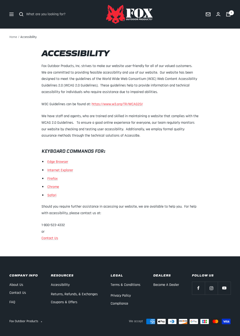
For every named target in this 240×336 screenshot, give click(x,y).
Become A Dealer (166, 284)
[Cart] (228, 14)
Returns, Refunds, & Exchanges (74, 294)
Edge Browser (57, 161)
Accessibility (60, 284)
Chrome (53, 186)
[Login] (218, 14)
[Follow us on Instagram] (211, 288)
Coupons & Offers (64, 302)
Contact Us (49, 238)
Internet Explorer (60, 170)
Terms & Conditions (125, 284)
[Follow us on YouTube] (224, 288)
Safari (51, 195)
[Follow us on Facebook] (198, 288)
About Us (16, 284)
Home (13, 37)
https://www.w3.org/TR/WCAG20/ (117, 104)
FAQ (12, 302)
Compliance (119, 303)
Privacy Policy (121, 295)
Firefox (52, 178)
